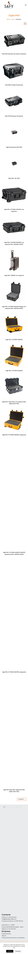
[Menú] (25, 5)
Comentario (12, 929)
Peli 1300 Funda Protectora (14, 85)
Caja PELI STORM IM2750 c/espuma (14, 672)
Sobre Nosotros (6, 933)
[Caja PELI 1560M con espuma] (14, 260)
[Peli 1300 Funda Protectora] (14, 70)
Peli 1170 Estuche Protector (14, 116)
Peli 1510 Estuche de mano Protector (14, 54)
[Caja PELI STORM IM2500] (14, 324)
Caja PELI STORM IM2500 (14, 339)
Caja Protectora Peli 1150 (14, 147)
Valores (4, 935)
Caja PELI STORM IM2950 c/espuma (14, 435)
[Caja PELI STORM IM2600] (14, 355)
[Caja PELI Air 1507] (14, 163)
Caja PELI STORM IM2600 (14, 370)
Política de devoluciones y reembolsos (13, 937)
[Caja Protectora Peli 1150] (14, 132)
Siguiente (21, 799)
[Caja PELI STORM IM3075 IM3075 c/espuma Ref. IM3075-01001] (14, 494)
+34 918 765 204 (18, 921)
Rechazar (18, 951)
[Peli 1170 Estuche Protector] (14, 101)
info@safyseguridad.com (9, 919)
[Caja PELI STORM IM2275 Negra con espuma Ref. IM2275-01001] (14, 291)
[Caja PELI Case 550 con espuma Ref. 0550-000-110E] (14, 387)
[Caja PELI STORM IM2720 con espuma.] (14, 194)
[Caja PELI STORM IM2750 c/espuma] (14, 613)
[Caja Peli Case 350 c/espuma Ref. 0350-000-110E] (14, 731)
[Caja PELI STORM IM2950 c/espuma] (14, 420)
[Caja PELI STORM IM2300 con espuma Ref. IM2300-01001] (14, 227)
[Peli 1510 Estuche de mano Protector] (14, 39)
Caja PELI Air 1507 (14, 178)
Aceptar (10, 951)
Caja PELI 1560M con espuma (14, 275)
